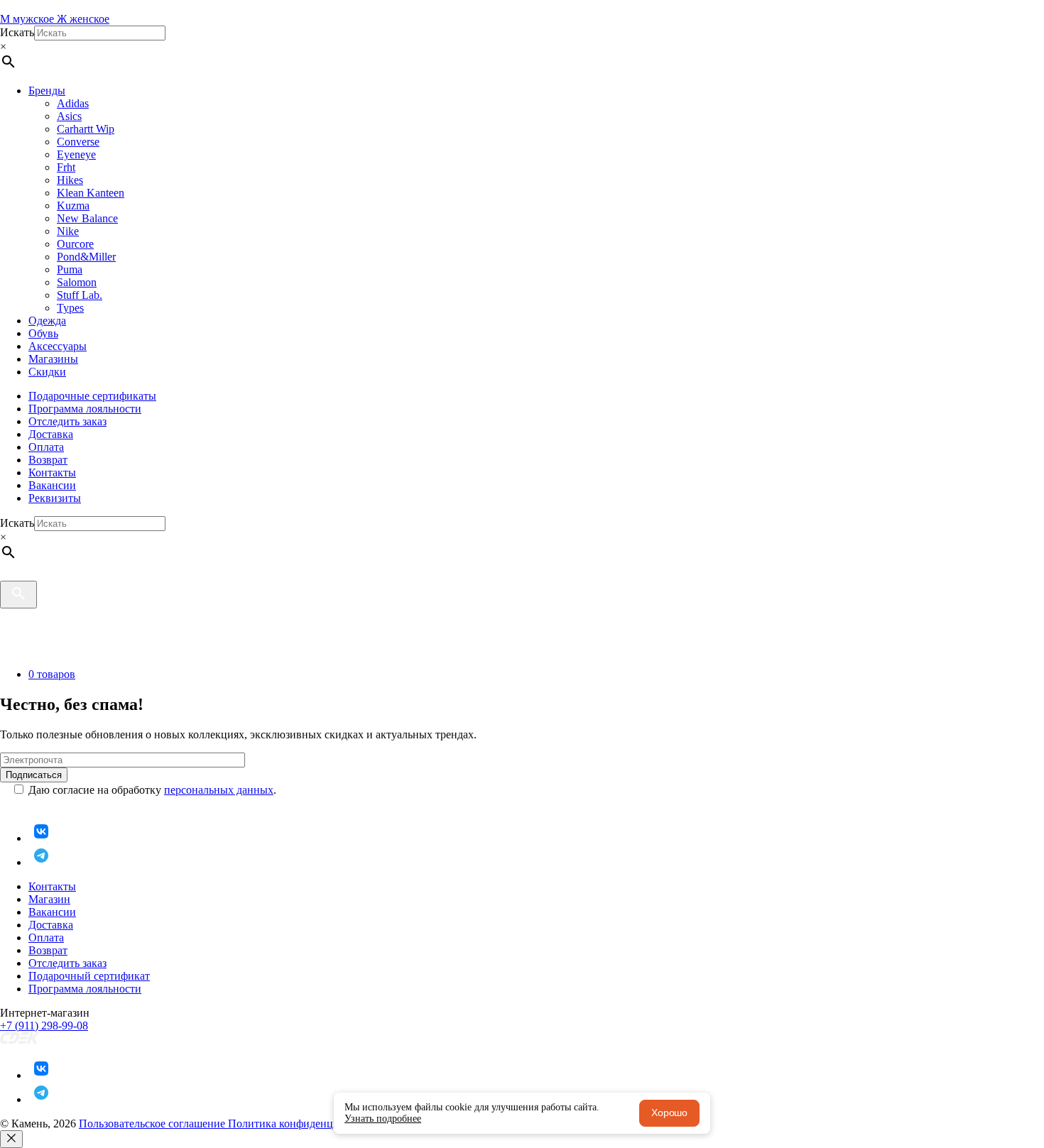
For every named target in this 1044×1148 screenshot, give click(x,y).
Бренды (46, 90)
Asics (69, 116)
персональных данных (218, 790)
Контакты (52, 472)
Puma (69, 269)
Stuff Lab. (79, 295)
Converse (78, 142)
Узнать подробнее (382, 1118)
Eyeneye (76, 154)
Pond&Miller (86, 257)
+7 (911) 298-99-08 (44, 1025)
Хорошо (669, 1112)
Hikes (70, 180)
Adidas (73, 103)
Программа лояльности (84, 409)
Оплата (46, 447)
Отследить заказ (67, 421)
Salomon (77, 282)
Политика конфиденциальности (306, 1123)
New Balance (87, 218)
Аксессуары (57, 346)
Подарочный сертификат (89, 976)
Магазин (49, 899)
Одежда (47, 321)
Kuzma (73, 205)
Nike (68, 231)
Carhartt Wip (85, 129)
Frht (66, 167)
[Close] (11, 1139)
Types (70, 308)
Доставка (50, 434)
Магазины (53, 359)
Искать (17, 32)
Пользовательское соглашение (153, 1123)
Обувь (43, 333)
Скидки (47, 372)
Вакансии (52, 485)
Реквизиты (54, 498)
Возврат (47, 460)
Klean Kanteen (90, 193)
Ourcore (75, 244)
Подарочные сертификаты (92, 396)
